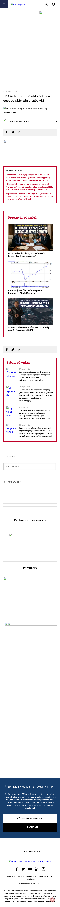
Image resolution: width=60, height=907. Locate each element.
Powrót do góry (32, 851)
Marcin (19, 121)
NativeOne (30, 335)
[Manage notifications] (52, 899)
